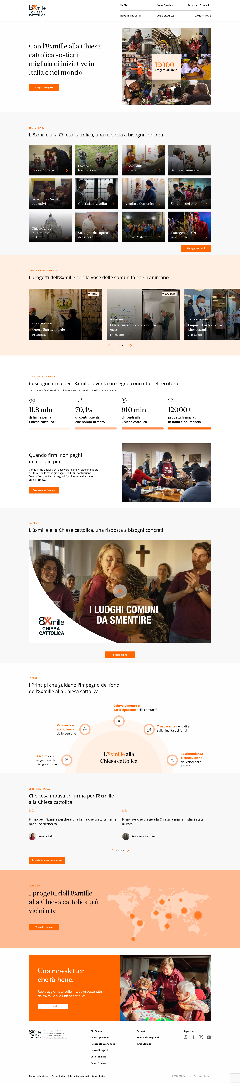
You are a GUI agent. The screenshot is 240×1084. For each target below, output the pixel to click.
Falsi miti (34, 523)
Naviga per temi (196, 248)
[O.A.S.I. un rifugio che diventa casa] (143, 314)
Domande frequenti (148, 1037)
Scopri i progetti (44, 87)
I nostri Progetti (130, 15)
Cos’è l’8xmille (165, 15)
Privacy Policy (58, 1076)
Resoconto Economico (199, 5)
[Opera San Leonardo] (65, 314)
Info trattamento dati (78, 1076)
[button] (130, 346)
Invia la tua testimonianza (47, 860)
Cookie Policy (98, 1076)
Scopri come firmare (44, 490)
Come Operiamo (165, 5)
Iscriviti (53, 1006)
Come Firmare (203, 15)
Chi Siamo (125, 5)
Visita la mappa (44, 927)
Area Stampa (144, 1043)
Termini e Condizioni (38, 1076)
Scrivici (141, 1031)
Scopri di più (120, 654)
